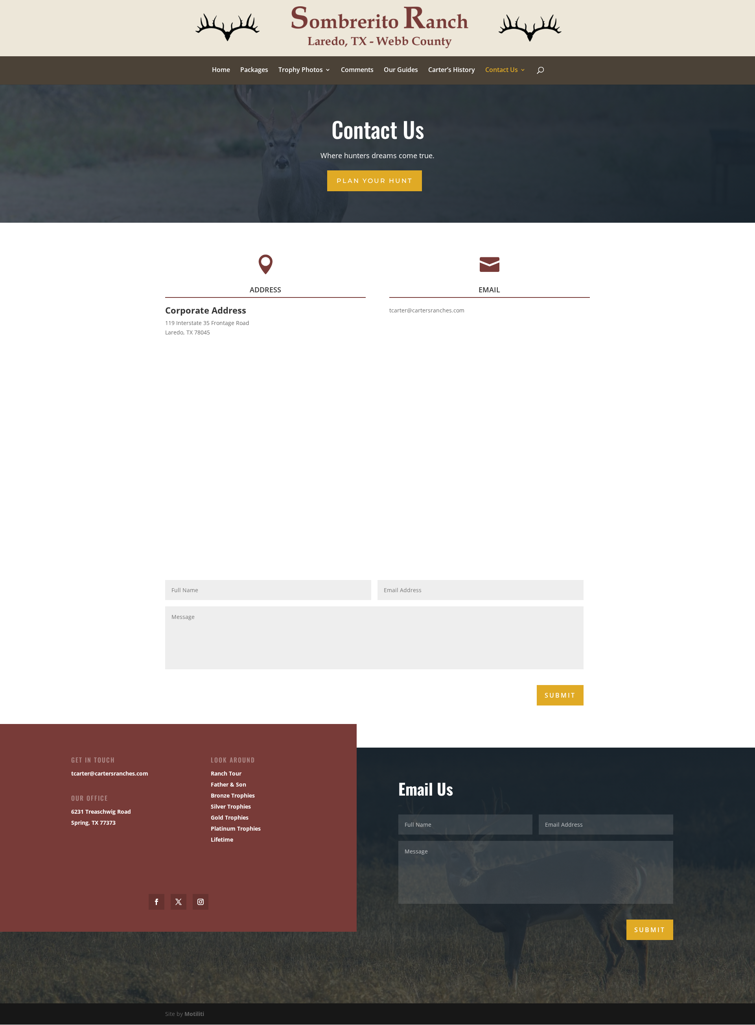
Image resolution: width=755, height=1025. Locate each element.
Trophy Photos (300, 70)
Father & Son (228, 784)
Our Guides (401, 70)
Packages (254, 70)
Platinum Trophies (236, 828)
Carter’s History (451, 70)
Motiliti (194, 1014)
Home (221, 70)
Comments (357, 70)
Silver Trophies (231, 806)
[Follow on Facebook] (156, 902)
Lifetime (222, 839)
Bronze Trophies (233, 795)
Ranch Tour (226, 773)
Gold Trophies (230, 817)
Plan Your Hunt (374, 181)
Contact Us (501, 70)
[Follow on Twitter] (178, 902)
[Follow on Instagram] (200, 902)
